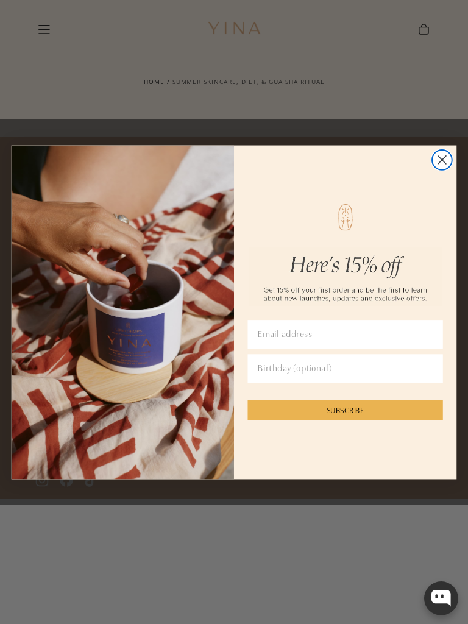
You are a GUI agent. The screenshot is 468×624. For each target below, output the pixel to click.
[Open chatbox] (441, 598)
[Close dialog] (442, 160)
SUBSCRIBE (345, 410)
